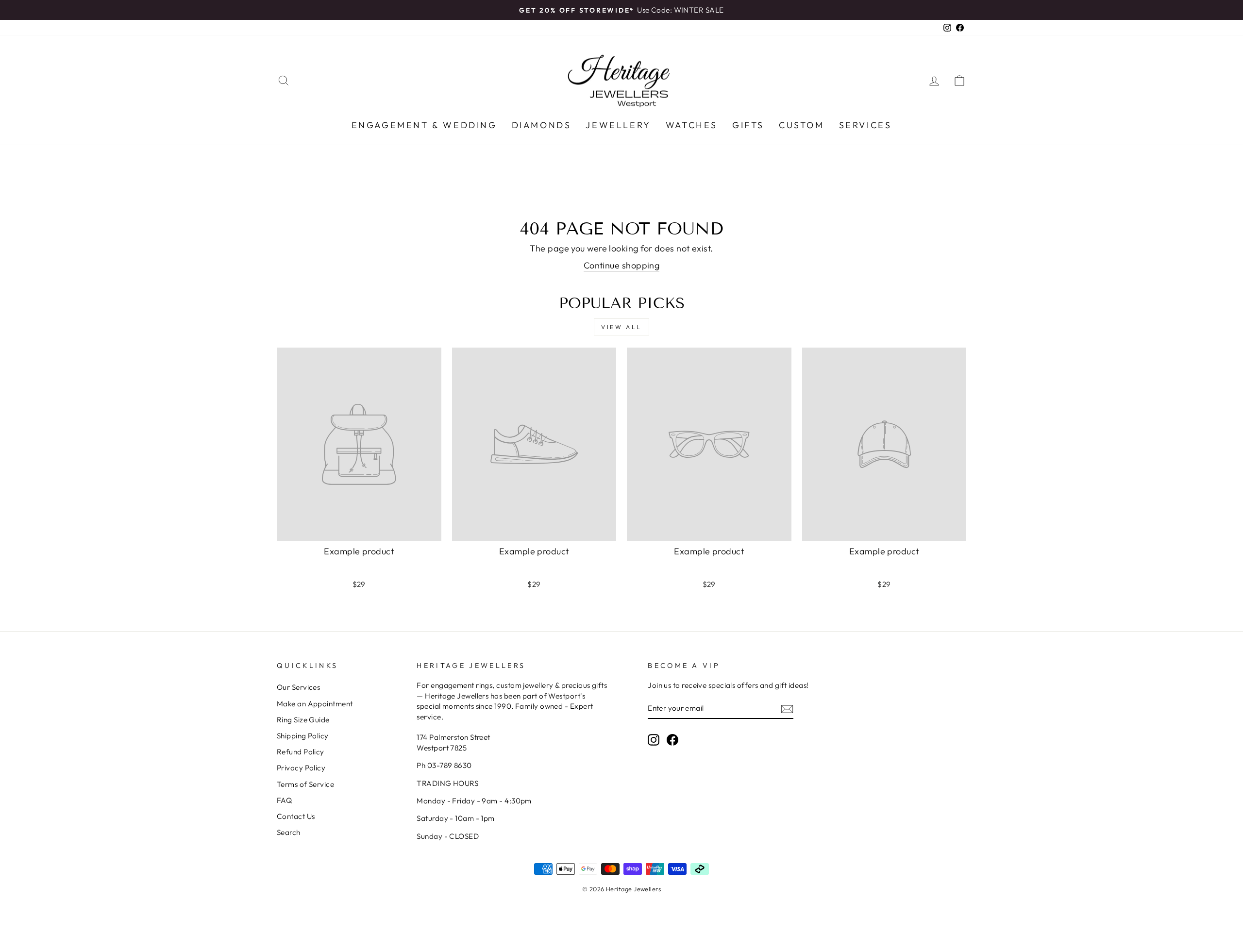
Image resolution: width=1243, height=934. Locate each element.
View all (621, 327)
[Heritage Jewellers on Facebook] (672, 739)
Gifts (748, 125)
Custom (801, 125)
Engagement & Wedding (424, 125)
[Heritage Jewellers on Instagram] (653, 739)
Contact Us (296, 816)
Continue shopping (622, 265)
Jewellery (618, 125)
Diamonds (541, 125)
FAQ (284, 800)
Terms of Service (305, 784)
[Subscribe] (787, 708)
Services (865, 125)
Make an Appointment (315, 703)
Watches (692, 125)
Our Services (298, 687)
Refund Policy (300, 751)
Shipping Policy (303, 735)
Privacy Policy (301, 767)
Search (289, 832)
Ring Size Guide (303, 719)
